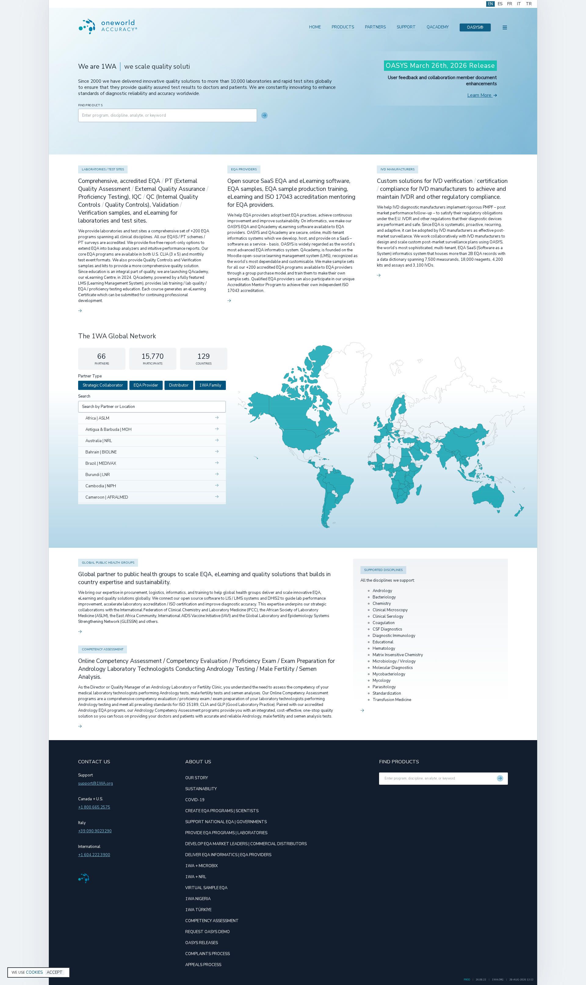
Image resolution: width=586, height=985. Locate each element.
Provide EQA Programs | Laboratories (226, 833)
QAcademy (438, 27)
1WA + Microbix (201, 866)
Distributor (179, 385)
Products (343, 27)
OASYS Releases (201, 943)
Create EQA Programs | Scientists (222, 811)
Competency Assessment (212, 921)
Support (406, 27)
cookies (34, 972)
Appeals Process (203, 965)
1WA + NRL (195, 877)
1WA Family (210, 385)
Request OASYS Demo (207, 932)
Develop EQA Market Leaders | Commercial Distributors (246, 844)
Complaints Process (207, 954)
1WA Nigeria (198, 899)
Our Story (196, 778)
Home (315, 27)
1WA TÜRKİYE (198, 910)
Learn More (479, 95)
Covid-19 (194, 800)
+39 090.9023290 (95, 831)
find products (90, 105)
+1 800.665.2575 (94, 807)
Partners (375, 27)
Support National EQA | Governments (226, 822)
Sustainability (201, 789)
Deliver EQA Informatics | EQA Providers (228, 855)
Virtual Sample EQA (206, 888)
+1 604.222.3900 (94, 855)
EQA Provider (146, 385)
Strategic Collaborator (103, 385)
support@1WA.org (95, 783)
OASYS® (475, 27)
